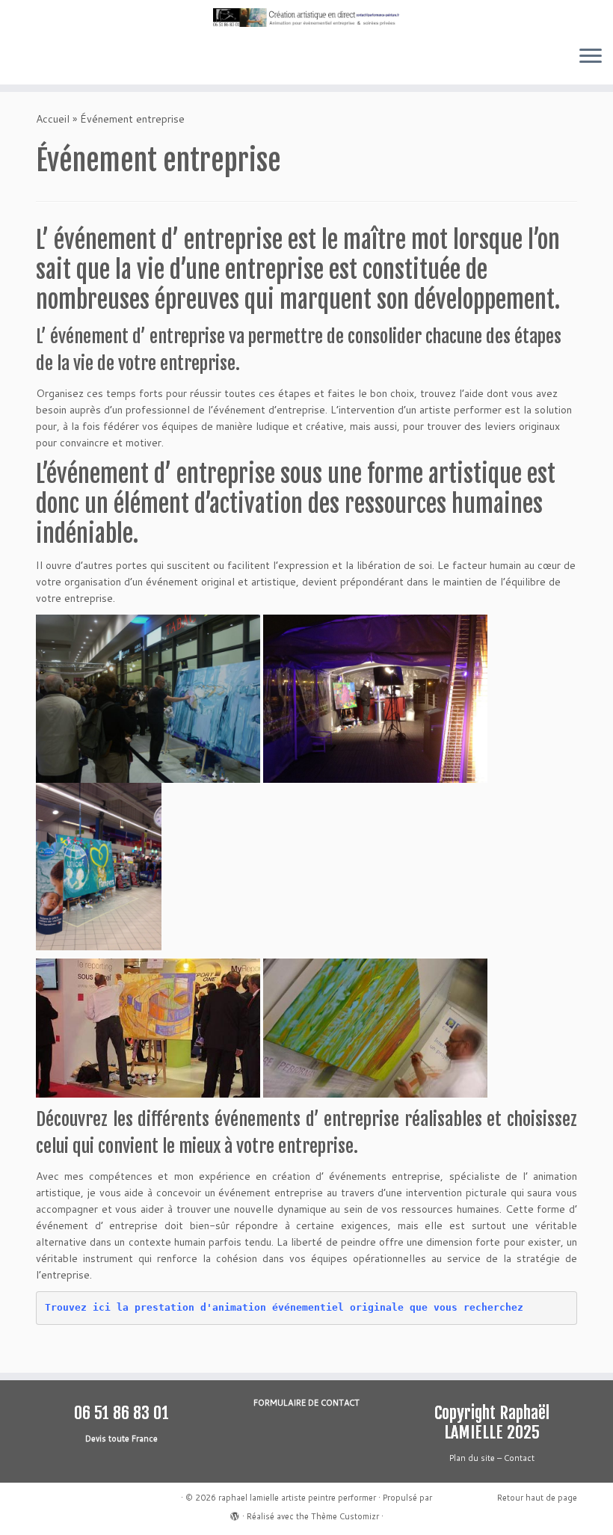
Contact (519, 1458)
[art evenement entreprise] (148, 697)
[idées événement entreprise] (98, 865)
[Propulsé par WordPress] (235, 1513)
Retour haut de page (537, 1498)
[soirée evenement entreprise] (375, 697)
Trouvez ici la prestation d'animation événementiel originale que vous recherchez (284, 1307)
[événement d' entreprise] (148, 1026)
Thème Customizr (345, 1516)
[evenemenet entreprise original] (375, 1026)
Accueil (53, 118)
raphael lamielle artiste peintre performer (297, 1498)
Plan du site (472, 1458)
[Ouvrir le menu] (590, 57)
